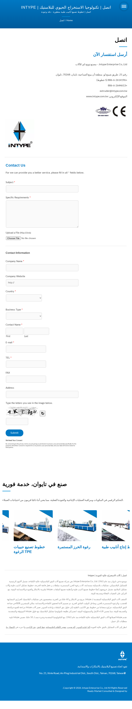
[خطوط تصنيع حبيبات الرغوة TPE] (22, 525)
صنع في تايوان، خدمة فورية (34, 484)
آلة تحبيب (71, 627)
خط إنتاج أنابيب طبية (106, 547)
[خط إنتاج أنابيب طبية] (110, 525)
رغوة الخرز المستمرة (63, 547)
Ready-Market (94, 691)
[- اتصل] (19, 134)
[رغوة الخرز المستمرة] (66, 525)
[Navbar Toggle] (124, 6)
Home (69, 20)
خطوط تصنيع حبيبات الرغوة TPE (18, 549)
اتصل (61, 20)
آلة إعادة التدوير (83, 627)
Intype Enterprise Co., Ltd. (94, 687)
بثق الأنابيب (31, 627)
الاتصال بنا (10, 627)
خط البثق (41, 627)
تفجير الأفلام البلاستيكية (56, 627)
